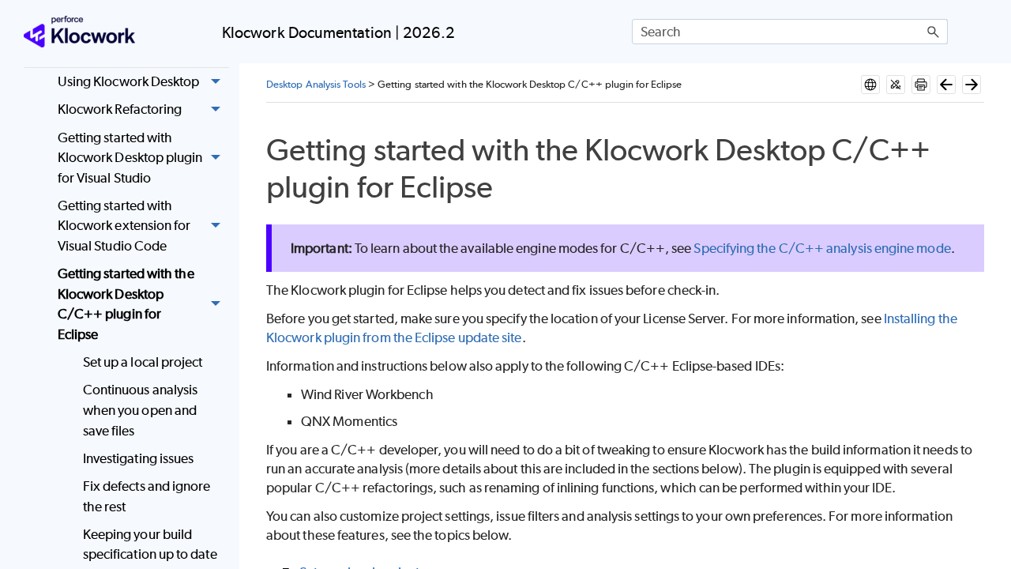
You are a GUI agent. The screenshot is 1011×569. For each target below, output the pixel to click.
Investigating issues (138, 458)
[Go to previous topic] (946, 84)
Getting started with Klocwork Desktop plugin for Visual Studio (130, 158)
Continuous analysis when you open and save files (140, 410)
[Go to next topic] (971, 84)
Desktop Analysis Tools (316, 84)
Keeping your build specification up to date (150, 544)
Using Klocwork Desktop (129, 81)
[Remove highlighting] (895, 84)
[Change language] (870, 84)
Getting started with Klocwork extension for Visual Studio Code (124, 226)
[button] (933, 31)
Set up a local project (143, 362)
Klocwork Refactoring (120, 109)
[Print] (920, 84)
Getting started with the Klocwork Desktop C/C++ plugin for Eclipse (126, 304)
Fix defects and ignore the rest (147, 496)
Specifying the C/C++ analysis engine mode (821, 248)
